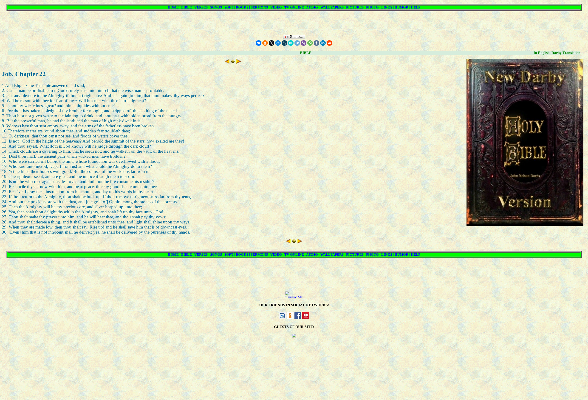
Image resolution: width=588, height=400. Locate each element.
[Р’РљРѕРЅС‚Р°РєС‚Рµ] (258, 43)
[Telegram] (297, 43)
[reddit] (329, 43)
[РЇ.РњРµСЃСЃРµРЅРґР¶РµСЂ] (291, 43)
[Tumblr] (316, 43)
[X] (271, 43)
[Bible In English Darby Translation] (233, 62)
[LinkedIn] (323, 43)
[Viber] (303, 43)
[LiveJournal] (284, 43)
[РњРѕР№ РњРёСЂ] (278, 43)
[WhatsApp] (310, 43)
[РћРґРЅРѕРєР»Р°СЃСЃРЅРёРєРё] (265, 43)
